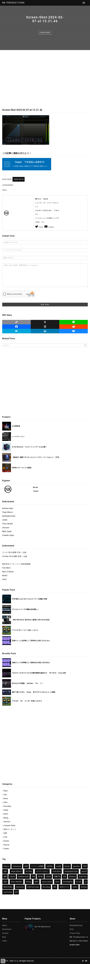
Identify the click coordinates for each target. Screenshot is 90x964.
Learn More (45, 32)
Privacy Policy (75, 933)
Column (6, 849)
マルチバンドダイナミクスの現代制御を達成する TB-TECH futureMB (39, 673)
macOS (84, 871)
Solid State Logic (33, 887)
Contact (5, 933)
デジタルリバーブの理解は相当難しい (25, 609)
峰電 (5, 876)
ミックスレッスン (18, 436)
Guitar (75, 887)
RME (5, 871)
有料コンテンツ (10, 829)
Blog (4, 937)
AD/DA (40, 876)
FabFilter (50, 866)
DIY (16, 892)
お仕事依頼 (16, 426)
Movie (6, 798)
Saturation (20, 887)
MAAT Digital (7, 531)
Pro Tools (29, 871)
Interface (7, 822)
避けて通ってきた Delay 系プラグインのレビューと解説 (33, 692)
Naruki (16, 961)
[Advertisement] (45, 364)
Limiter (12, 876)
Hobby (6, 810)
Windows (72, 876)
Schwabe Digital (8, 535)
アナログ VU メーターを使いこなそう (25, 630)
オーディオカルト (42, 871)
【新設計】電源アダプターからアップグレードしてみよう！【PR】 (36, 457)
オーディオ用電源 (37, 866)
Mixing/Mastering (76, 925)
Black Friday (8, 887)
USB (33, 876)
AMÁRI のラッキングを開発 (21, 468)
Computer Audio (9, 825)
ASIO (5, 882)
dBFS (36, 882)
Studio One (83, 876)
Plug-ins (6, 845)
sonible (4, 520)
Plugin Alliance (7, 512)
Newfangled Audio (8, 516)
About (4, 925)
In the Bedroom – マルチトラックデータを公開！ (29, 447)
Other (5, 802)
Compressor (17, 866)
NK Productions (13, 2)
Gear (5, 795)
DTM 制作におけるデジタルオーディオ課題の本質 (29, 599)
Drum (57, 882)
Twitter (41, 227)
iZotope (67, 866)
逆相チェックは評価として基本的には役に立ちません (31, 640)
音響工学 (57, 876)
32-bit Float (57, 871)
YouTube (51, 227)
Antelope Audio (7, 508)
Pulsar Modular (7, 524)
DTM (5, 837)
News (6, 791)
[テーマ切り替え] (3, 961)
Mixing (6, 818)
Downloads (6, 929)
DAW (5, 833)
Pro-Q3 (78, 882)
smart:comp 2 (47, 882)
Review (6, 841)
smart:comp (8, 892)
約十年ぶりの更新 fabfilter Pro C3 (27, 683)
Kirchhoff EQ (67, 882)
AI (86, 882)
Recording (7, 806)
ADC (64, 876)
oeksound (5, 528)
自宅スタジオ (64, 887)
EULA (72, 929)
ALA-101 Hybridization (42, 927)
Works (6, 814)
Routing (84, 887)
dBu (54, 887)
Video (4, 941)
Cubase (48, 876)
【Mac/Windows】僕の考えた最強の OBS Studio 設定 (31, 620)
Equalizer (76, 866)
